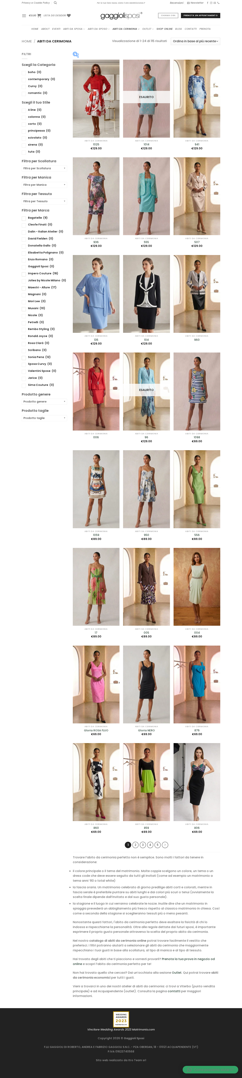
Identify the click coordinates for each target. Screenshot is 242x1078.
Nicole (35, 315)
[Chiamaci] (218, 3)
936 (96, 242)
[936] (96, 196)
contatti (174, 991)
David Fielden (40, 238)
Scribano (37, 350)
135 (96, 340)
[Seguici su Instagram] (211, 3)
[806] (197, 782)
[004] (197, 587)
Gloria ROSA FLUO (96, 730)
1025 (96, 144)
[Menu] (24, 15)
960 (197, 340)
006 (96, 437)
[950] (146, 489)
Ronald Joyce (40, 336)
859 (146, 828)
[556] (197, 489)
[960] (197, 294)
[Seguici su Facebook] (207, 3)
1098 (197, 437)
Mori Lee (37, 301)
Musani (36, 308)
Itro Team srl (137, 1060)
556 (197, 535)
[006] (96, 392)
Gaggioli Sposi (41, 266)
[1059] (96, 489)
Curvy (35, 86)
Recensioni (176, 3)
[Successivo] (165, 845)
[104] (146, 294)
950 (146, 535)
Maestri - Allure (42, 287)
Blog (178, 28)
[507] (197, 196)
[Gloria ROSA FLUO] (96, 685)
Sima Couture (41, 385)
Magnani (37, 294)
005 (146, 633)
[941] (197, 99)
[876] (197, 685)
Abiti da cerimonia (124, 28)
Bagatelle (38, 217)
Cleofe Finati (40, 224)
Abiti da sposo (97, 28)
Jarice (35, 378)
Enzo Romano (41, 259)
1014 (146, 144)
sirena (35, 144)
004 (197, 633)
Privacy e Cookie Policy (36, 2)
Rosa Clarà (38, 343)
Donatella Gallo (42, 245)
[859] (146, 782)
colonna (37, 117)
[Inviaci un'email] (215, 3)
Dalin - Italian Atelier (45, 231)
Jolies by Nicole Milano (47, 280)
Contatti (191, 28)
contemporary (41, 79)
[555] (146, 196)
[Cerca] (55, 2)
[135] (96, 294)
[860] (96, 782)
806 (197, 828)
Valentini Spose (42, 371)
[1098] (197, 392)
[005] (146, 587)
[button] (210, 1069)
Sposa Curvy (40, 364)
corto (35, 124)
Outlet (146, 28)
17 (96, 633)
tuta (34, 151)
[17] (96, 587)
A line (35, 110)
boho (34, 72)
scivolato (37, 138)
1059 (96, 535)
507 (197, 242)
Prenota (205, 28)
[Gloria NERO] (146, 685)
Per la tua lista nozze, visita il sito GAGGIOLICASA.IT (121, 3)
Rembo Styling (41, 329)
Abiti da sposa (73, 28)
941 (197, 144)
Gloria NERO (146, 730)
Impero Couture (43, 273)
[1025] (96, 99)
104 (146, 340)
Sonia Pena (39, 357)
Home (35, 28)
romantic (37, 93)
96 (146, 437)
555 (146, 242)
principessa (39, 131)
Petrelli (36, 322)
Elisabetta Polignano (46, 252)
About (45, 28)
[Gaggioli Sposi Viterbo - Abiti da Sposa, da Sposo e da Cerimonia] (121, 15)
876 (197, 730)
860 (96, 828)
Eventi (56, 28)
